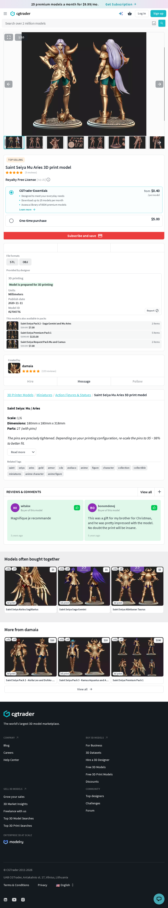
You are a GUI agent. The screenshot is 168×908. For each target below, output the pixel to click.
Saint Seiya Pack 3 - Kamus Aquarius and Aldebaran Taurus (91, 680)
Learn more (25, 209)
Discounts (92, 781)
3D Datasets (93, 753)
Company (9, 737)
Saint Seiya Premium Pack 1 (128, 680)
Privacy (42, 885)
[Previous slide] (8, 84)
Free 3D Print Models (99, 774)
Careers (8, 753)
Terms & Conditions (16, 885)
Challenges (93, 803)
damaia (27, 366)
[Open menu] (5, 13)
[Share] (137, 247)
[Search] (161, 23)
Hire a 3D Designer (97, 760)
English (63, 885)
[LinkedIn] (6, 899)
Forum (90, 810)
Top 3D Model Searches (19, 818)
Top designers (95, 796)
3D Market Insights (16, 804)
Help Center (11, 760)
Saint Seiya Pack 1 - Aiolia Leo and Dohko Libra (32, 680)
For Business (94, 745)
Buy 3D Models (95, 737)
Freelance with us (15, 811)
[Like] (30, 247)
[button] (154, 23)
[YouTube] (14, 899)
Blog (6, 745)
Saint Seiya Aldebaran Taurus (129, 609)
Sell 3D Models (13, 788)
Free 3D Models (96, 767)
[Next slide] (159, 84)
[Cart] (129, 13)
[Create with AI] (120, 13)
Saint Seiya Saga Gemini (72, 609)
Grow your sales (14, 797)
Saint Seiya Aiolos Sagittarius (22, 609)
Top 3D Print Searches (18, 826)
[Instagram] (23, 899)
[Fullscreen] (8, 37)
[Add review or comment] (159, 491)
